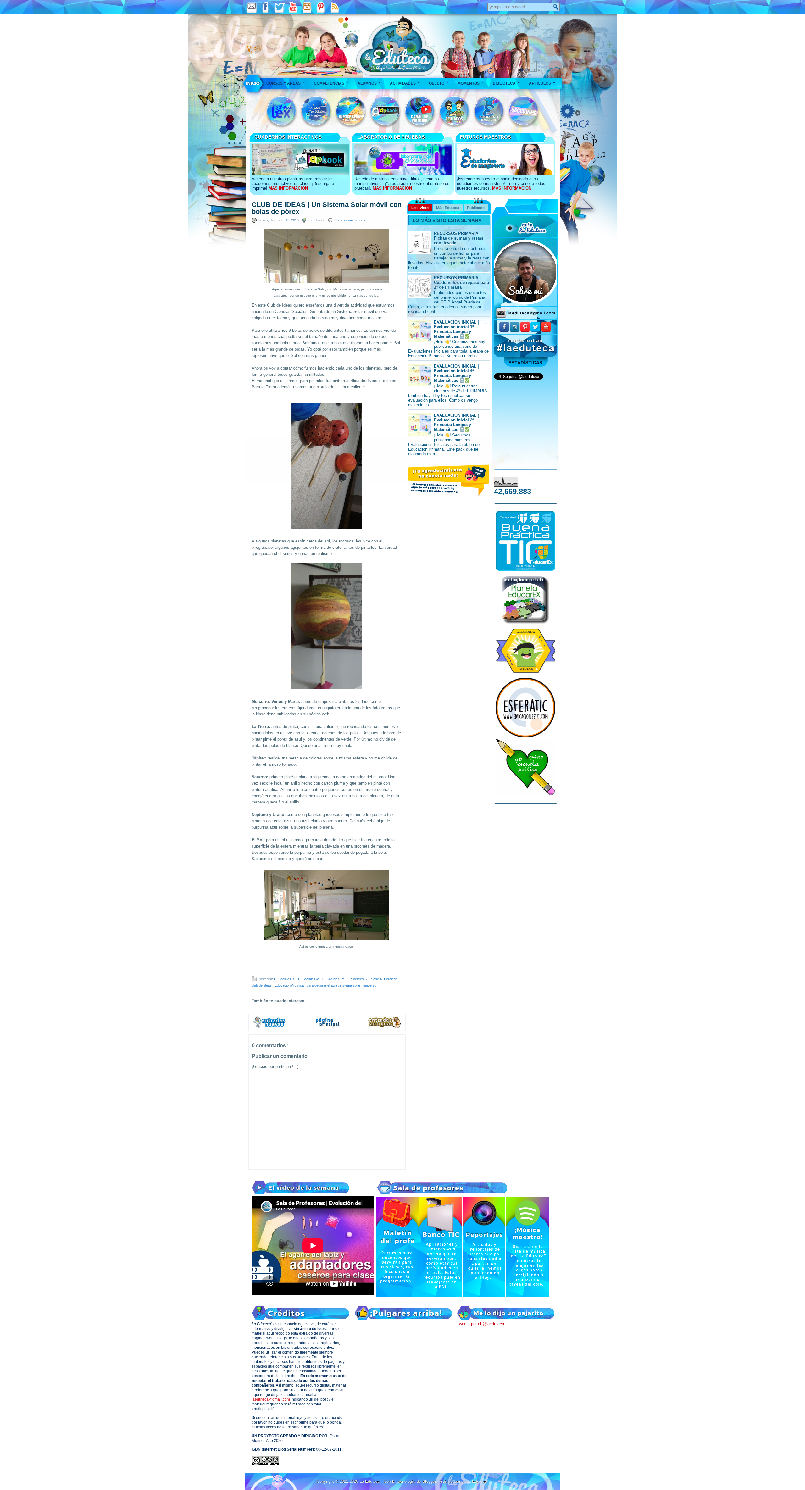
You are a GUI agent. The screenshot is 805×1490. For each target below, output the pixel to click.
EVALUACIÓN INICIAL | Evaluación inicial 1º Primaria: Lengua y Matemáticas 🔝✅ (456, 329)
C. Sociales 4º (309, 979)
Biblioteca (506, 83)
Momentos (471, 83)
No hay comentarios (349, 220)
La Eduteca (370, 1481)
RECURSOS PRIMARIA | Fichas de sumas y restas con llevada (458, 238)
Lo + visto (420, 208)
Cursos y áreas (285, 83)
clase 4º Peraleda (384, 979)
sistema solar (350, 985)
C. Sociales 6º (358, 979)
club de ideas (262, 985)
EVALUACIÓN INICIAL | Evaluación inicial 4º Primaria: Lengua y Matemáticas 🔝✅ (456, 373)
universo (369, 985)
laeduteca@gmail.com (271, 1399)
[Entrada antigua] (385, 1027)
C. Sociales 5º (333, 979)
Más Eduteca (447, 208)
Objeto (438, 83)
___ (253, 83)
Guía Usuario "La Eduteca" (464, 1481)
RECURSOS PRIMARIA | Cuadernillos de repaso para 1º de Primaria (461, 282)
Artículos (542, 83)
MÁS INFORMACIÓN (288, 188)
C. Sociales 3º (285, 979)
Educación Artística (290, 985)
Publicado (476, 208)
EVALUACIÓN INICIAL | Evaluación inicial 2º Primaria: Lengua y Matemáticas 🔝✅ (456, 422)
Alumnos (369, 83)
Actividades (405, 83)
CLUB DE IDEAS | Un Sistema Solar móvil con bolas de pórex (327, 208)
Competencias (331, 83)
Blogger (429, 1481)
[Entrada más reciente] (269, 1027)
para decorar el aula (322, 985)
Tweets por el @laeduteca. (481, 1323)
